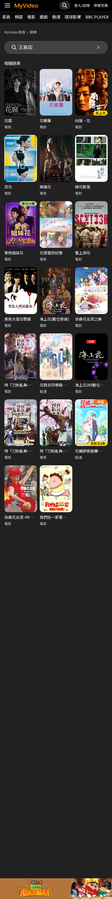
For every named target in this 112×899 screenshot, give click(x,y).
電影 (31, 17)
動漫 (56, 17)
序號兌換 (101, 5)
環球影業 (73, 17)
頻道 (19, 17)
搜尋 (33, 32)
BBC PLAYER (97, 17)
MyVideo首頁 (14, 32)
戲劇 (44, 17)
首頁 (6, 17)
